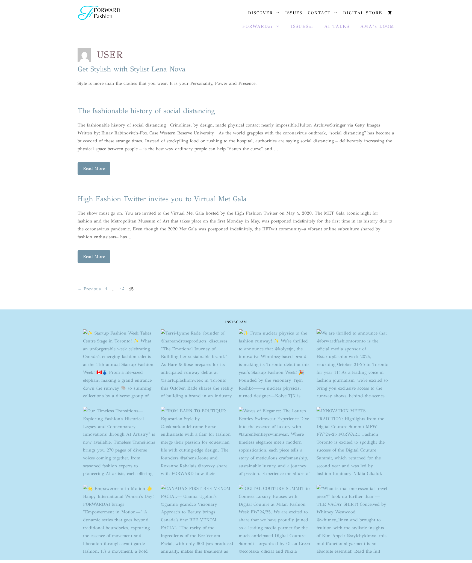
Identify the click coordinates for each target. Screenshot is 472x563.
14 (123, 288)
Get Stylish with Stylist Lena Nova (131, 69)
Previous (89, 288)
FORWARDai (257, 26)
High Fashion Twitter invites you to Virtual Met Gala (162, 198)
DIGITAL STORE (362, 12)
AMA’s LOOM (377, 26)
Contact (319, 12)
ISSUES (293, 12)
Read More (94, 168)
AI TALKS (336, 26)
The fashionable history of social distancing (146, 110)
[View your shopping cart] (389, 13)
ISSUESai (302, 26)
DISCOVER (260, 12)
